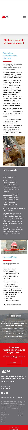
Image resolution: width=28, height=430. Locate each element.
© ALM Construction (14, 427)
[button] (24, 17)
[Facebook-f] (2, 393)
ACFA (12, 125)
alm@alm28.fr (5, 388)
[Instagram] (7, 393)
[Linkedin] (4, 393)
